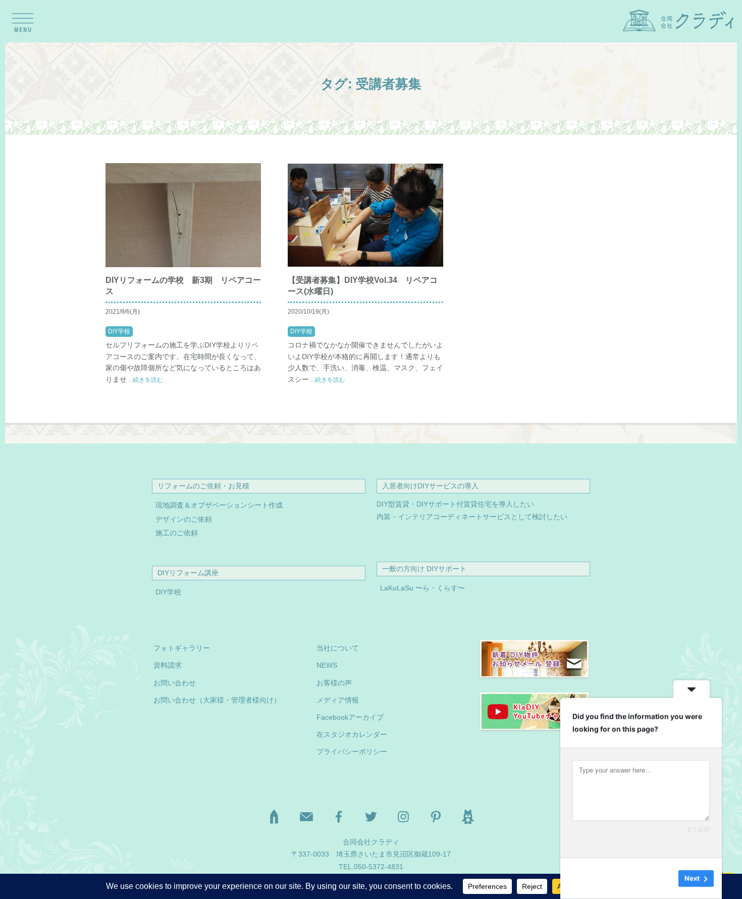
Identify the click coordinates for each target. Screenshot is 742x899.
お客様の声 (334, 683)
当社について (337, 648)
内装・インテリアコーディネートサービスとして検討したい (472, 517)
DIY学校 (119, 331)
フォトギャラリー (181, 648)
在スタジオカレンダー (351, 734)
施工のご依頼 (176, 533)
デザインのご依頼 (183, 519)
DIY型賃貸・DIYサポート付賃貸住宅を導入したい (455, 504)
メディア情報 (337, 700)
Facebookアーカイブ (350, 717)
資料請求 (167, 665)
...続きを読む (145, 379)
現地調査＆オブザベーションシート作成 (219, 505)
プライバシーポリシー (351, 752)
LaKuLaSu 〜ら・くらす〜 (422, 588)
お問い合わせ (174, 683)
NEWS (326, 665)
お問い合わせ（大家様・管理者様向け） (217, 700)
